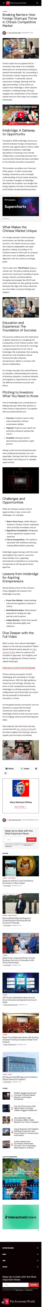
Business (5, 11)
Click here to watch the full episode (19, 668)
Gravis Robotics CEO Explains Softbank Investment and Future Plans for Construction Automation (26, 1132)
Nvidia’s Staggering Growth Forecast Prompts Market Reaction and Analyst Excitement (25, 1096)
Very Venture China (24, 729)
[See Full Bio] (25, 806)
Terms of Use (8, 846)
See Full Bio (19, 807)
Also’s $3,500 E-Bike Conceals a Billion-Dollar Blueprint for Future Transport (26, 1120)
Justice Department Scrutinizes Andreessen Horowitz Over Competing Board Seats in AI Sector (25, 1145)
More (4, 1260)
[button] (4, 3)
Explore (5, 1267)
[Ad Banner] (21, 206)
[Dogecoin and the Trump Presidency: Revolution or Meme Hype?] (21, 866)
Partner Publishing (8, 1248)
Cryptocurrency (12, 878)
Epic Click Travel (10, 1197)
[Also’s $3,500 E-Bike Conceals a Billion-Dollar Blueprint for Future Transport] (6, 1120)
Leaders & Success (12, 915)
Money (4, 1254)
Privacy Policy (27, 844)
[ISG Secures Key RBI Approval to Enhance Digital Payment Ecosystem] (21, 1062)
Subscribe (31, 839)
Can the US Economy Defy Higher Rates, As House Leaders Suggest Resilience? (25, 1108)
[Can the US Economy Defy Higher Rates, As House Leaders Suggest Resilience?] (6, 1108)
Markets (10, 1074)
